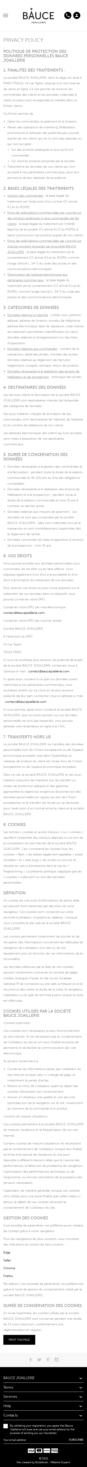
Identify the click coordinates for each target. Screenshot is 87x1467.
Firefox (8, 1276)
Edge (6, 1252)
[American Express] (54, 1451)
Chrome (9, 1268)
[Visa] (31, 1451)
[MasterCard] (39, 1451)
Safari (7, 1260)
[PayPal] (47, 1451)
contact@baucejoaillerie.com (24, 612)
